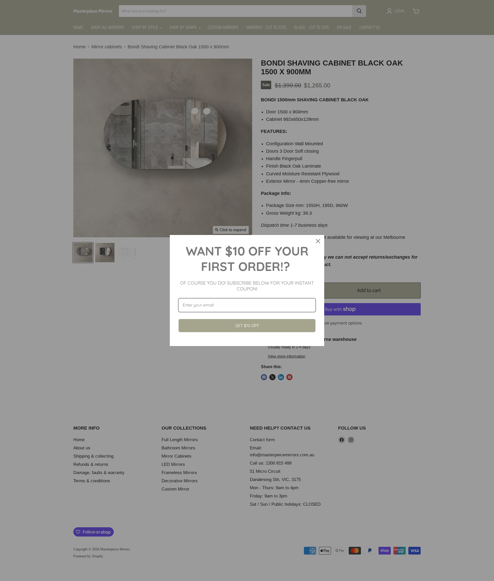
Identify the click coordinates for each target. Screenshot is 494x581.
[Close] (318, 241)
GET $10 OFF (247, 325)
